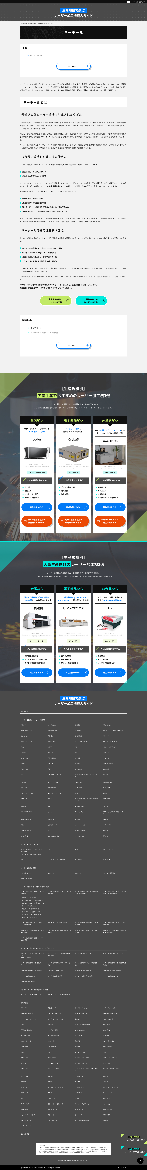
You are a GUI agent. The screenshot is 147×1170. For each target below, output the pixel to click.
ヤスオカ (50, 830)
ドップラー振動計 (53, 1030)
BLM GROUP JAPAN (26, 812)
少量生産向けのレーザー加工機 (55, 301)
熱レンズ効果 (24, 1076)
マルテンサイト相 (26, 1041)
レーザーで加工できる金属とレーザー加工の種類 (32, 893)
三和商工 (77, 725)
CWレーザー (24, 1008)
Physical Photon (80, 812)
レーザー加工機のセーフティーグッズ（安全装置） (32, 850)
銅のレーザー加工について (30, 906)
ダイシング (78, 1093)
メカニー (23, 825)
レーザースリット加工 (109, 1008)
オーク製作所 (79, 758)
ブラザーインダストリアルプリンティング (114, 813)
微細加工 (50, 1024)
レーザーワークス (26, 830)
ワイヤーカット (52, 1120)
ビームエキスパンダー (54, 1063)
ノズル (104, 1052)
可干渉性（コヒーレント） (55, 1087)
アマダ (22, 747)
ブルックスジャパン (26, 819)
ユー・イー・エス (80, 825)
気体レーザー (52, 1115)
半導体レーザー (107, 1046)
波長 (49, 1052)
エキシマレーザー (80, 1087)
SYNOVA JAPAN (52, 730)
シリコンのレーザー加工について (57, 923)
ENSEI (77, 752)
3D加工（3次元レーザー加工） (84, 1024)
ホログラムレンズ (108, 1019)
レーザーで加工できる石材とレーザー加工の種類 (59, 893)
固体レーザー (79, 1115)
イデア (50, 747)
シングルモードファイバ (110, 1057)
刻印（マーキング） (108, 849)
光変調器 (105, 1120)
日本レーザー (24, 799)
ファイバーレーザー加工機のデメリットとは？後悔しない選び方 (32, 955)
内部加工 (23, 1024)
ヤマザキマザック (80, 830)
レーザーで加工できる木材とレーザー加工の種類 (86, 924)
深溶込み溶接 (52, 1057)
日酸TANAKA (106, 799)
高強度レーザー (52, 1008)
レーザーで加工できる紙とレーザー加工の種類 (86, 931)
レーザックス (52, 725)
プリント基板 (52, 1046)
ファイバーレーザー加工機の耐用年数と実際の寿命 (59, 954)
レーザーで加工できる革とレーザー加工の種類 (59, 931)
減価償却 (105, 1076)
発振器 (22, 1052)
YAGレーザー (79, 873)
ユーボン (105, 830)
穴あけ (50, 849)
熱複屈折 (50, 1076)
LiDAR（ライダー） (26, 1104)
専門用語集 (24, 1003)
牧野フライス (52, 819)
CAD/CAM (105, 1082)
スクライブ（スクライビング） (112, 1087)
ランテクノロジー (80, 836)
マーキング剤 (106, 1024)
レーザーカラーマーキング (28, 1019)
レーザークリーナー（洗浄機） (57, 860)
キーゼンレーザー (108, 763)
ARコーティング (25, 1035)
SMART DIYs (78, 782)
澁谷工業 (105, 774)
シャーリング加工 (108, 1109)
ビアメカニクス (107, 806)
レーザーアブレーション (110, 1013)
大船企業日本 (52, 758)
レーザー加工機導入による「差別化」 (32, 970)
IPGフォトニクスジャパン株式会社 (113, 730)
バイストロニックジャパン (110, 741)
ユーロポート (24, 836)
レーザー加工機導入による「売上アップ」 (32, 964)
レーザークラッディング (82, 1104)
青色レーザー (79, 1109)
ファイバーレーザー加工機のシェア (31, 995)
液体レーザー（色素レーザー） (57, 1104)
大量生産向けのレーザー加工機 (91, 301)
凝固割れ (77, 1082)
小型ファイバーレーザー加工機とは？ (59, 995)
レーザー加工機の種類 (28, 868)
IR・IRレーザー (107, 1098)
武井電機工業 (52, 788)
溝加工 (50, 1093)
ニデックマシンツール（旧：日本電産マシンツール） (86, 800)
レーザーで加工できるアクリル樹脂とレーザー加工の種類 (86, 893)
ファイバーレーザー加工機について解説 (34, 990)
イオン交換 (78, 1035)
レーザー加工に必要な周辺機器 (112, 970)
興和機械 (50, 736)
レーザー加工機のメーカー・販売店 (33, 720)
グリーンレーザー (108, 1093)
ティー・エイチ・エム (27, 793)
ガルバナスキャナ (80, 1030)
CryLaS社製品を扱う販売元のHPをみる (73, 521)
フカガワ (23, 725)
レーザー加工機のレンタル (110, 976)
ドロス (77, 1098)
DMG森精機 (78, 736)
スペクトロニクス (53, 782)
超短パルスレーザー (26, 878)
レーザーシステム (108, 825)
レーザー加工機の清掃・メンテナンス (114, 953)
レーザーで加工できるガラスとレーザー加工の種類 (114, 924)
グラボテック (24, 769)
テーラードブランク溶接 (82, 1057)
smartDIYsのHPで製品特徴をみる (109, 521)
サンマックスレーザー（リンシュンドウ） (86, 775)
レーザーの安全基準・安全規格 (84, 976)
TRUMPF (105, 793)
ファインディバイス (26, 730)
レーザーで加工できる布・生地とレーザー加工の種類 (32, 931)
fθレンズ (23, 1098)
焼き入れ (77, 1041)
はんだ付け (78, 860)
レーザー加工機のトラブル (83, 953)
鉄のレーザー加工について (30, 897)
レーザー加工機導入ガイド (138, 2)
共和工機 (50, 763)
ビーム (50, 812)
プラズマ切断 (106, 1115)
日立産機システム (80, 806)
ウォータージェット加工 (28, 1115)
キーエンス (78, 763)
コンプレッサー (79, 1076)
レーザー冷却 (106, 1063)
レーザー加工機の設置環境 (83, 970)
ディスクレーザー (26, 1120)
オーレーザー (106, 758)
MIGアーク (51, 1041)
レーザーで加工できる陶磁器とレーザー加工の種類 (32, 939)
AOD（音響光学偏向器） (82, 1120)
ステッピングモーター (81, 1063)
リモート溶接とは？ (108, 1041)
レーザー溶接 (24, 1046)
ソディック (106, 736)
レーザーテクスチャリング (55, 1019)
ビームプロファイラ (54, 1068)
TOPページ (24, 711)
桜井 (22, 774)
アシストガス (24, 1093)
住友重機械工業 (107, 782)
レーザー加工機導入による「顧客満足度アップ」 (114, 964)
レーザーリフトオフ (81, 1013)
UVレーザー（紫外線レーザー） (112, 873)
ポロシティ (106, 1035)
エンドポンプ (106, 1030)
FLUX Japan (24, 736)
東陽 (76, 793)
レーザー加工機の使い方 (28, 976)
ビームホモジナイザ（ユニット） (112, 1068)
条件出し (23, 1063)
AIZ (76, 747)
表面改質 (77, 1046)
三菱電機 (77, 819)
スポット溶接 (24, 1057)
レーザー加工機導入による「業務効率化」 (86, 964)
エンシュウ (106, 752)
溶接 (22, 860)
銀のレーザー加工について (30, 918)
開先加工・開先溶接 (26, 1030)
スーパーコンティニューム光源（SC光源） (86, 1070)
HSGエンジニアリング (109, 747)
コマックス (78, 769)
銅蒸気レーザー (52, 1109)
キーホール (24, 1087)
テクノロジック (107, 725)
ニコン (50, 799)
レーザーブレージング (54, 1013)
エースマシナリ (25, 758)
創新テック (24, 788)
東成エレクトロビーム (54, 793)
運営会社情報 (25, 1134)
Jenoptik (23, 782)
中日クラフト (106, 788)
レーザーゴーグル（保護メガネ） (31, 855)
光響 (49, 769)
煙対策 (50, 1082)
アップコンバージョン (81, 1008)
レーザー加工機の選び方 (55, 976)
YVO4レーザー (52, 1098)
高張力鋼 (23, 1082)
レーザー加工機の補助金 (28, 981)
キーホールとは (36, 55)
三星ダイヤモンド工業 (54, 774)
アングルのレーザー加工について (31, 915)
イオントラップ (25, 1068)
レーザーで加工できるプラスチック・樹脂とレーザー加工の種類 (114, 893)
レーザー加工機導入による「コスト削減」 (59, 964)
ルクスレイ (78, 730)
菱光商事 (105, 836)
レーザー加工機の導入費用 (55, 970)
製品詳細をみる (36, 507)
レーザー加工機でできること (30, 844)
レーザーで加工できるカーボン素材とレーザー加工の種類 (114, 931)
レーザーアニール (26, 1126)
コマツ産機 (106, 769)
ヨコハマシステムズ (54, 836)
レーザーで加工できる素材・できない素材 (35, 887)
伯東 (49, 806)
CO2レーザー (52, 873)
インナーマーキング (54, 1035)
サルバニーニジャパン (81, 741)
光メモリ (77, 1019)
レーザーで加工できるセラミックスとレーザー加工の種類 (32, 924)
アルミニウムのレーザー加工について (33, 903)
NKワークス (24, 752)
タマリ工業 (78, 788)
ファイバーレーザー (26, 873)
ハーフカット (106, 860)
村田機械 (105, 819)
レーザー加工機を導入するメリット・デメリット (37, 948)
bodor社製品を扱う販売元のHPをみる (36, 521)
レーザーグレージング (27, 1013)
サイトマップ (122, 1167)
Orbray (23, 763)
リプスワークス (52, 825)
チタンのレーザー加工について (31, 912)
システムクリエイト (26, 741)
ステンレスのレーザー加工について (32, 900)
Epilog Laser (51, 741)
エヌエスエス (52, 752)
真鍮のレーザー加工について (30, 909)
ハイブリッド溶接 (80, 1052)
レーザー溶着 (24, 1109)
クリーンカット (107, 1104)
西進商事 (23, 806)
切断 (76, 849)
